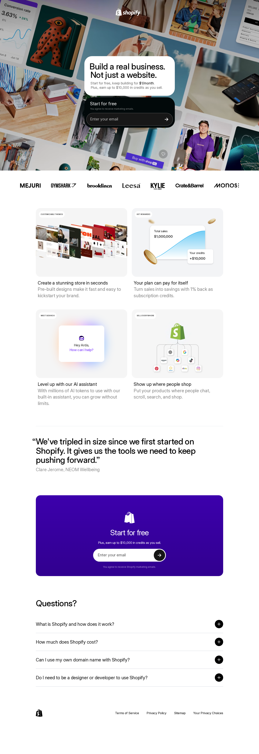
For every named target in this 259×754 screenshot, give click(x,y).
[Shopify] (129, 12)
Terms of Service (127, 713)
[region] (177, 242)
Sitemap (180, 713)
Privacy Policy (156, 713)
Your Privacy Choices (208, 713)
